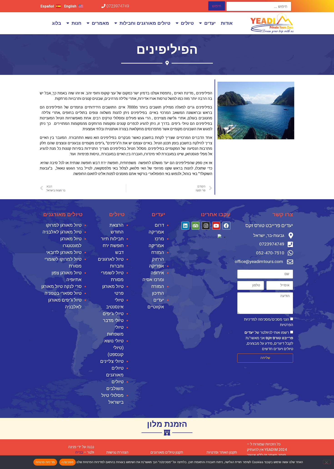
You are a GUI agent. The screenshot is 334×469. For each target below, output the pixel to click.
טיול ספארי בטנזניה (63, 293)
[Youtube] (216, 226)
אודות (227, 23)
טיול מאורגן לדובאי (64, 252)
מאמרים (100, 23)
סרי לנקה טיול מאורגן (61, 286)
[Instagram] (206, 226)
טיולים (187, 23)
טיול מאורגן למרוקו (64, 225)
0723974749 (117, 6)
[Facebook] (226, 226)
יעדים (210, 23)
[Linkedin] (185, 226)
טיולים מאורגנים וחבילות (145, 23)
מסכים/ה (67, 462)
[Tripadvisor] (195, 226)
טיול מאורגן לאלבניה (62, 232)
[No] (327, 462)
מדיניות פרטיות (45, 462)
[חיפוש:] (258, 6)
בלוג (56, 23)
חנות (76, 23)
